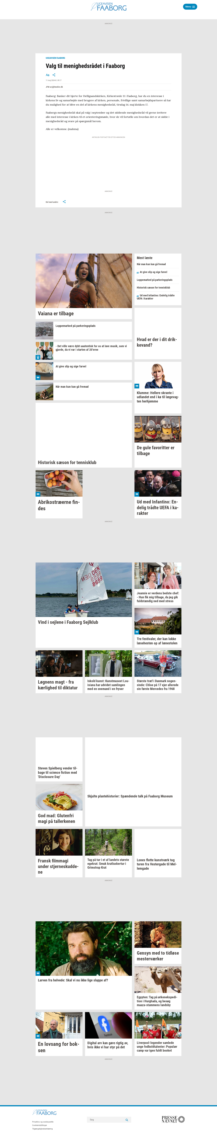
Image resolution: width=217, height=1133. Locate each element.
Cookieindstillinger (39, 1125)
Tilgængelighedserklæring (42, 1129)
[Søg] (126, 1120)
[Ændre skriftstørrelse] (47, 75)
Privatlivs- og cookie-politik (42, 1122)
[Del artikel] (54, 75)
